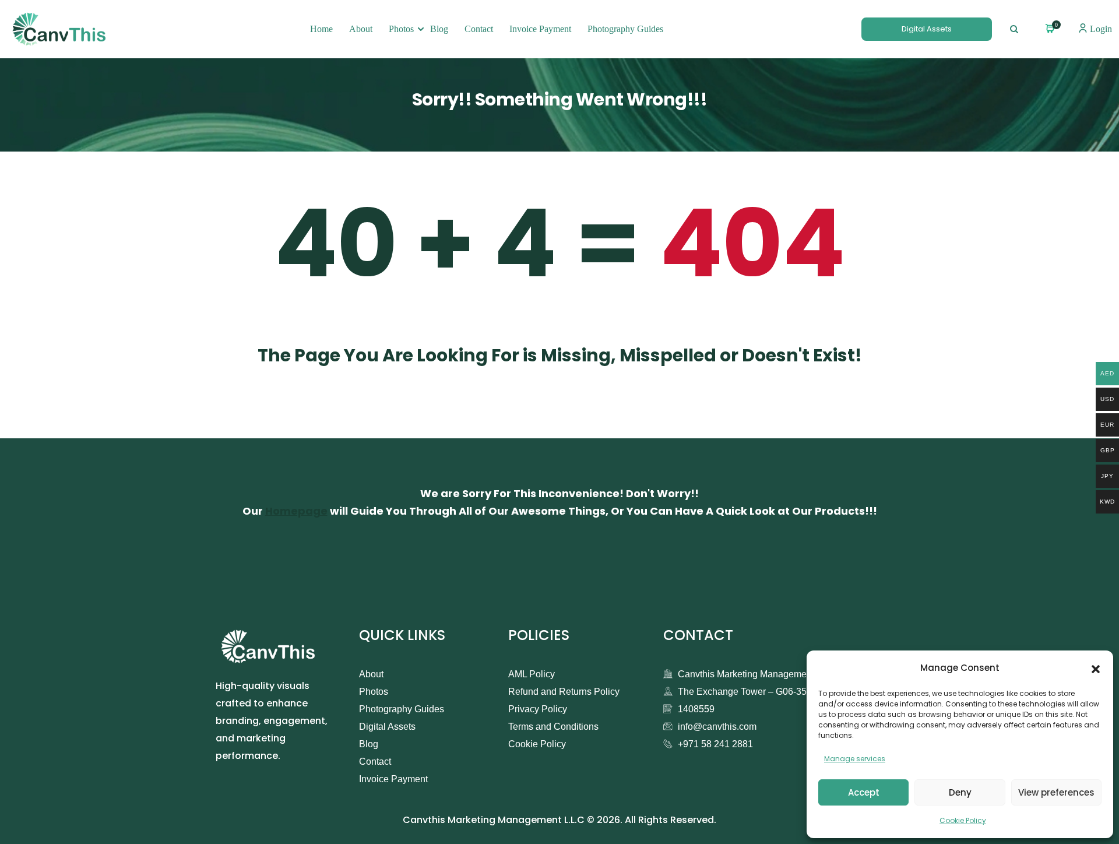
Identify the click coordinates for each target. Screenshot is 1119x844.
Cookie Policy (962, 820)
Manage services (854, 759)
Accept (863, 792)
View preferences (1056, 792)
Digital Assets (927, 28)
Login (1100, 29)
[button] (1096, 668)
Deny (960, 792)
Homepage (296, 511)
